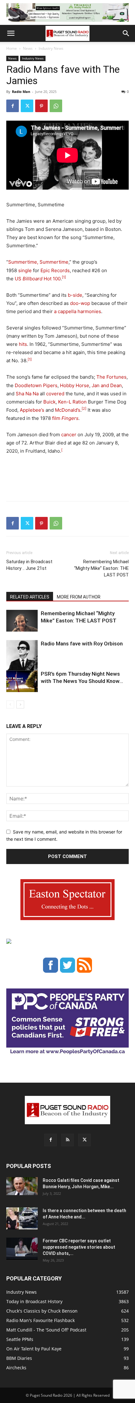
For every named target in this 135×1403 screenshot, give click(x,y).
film (56, 418)
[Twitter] (27, 106)
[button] (11, 33)
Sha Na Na (27, 394)
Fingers (70, 418)
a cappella (65, 311)
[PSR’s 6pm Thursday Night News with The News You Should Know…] (22, 681)
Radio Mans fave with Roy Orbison (82, 643)
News (28, 48)
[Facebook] (12, 106)
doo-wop (80, 303)
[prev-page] (10, 704)
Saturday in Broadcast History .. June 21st (29, 565)
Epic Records (55, 270)
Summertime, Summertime (38, 262)
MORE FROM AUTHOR (78, 596)
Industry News (51, 48)
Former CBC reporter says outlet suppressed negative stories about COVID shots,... (79, 1247)
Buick (49, 402)
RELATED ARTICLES (29, 596)
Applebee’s (32, 410)
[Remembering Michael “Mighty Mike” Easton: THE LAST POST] (22, 621)
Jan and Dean (107, 385)
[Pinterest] (41, 106)
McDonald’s (67, 410)
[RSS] (67, 1140)
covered (55, 394)
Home (11, 48)
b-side (75, 295)
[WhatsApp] (56, 106)
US (18, 279)
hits (23, 344)
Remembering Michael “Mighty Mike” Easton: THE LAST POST (101, 568)
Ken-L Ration (72, 402)
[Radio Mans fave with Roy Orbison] (22, 661)
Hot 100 (42, 279)
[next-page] (20, 704)
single (25, 270)
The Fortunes (111, 377)
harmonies (89, 311)
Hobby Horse (74, 385)
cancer (68, 435)
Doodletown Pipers (36, 385)
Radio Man (21, 91)
